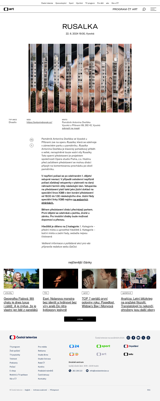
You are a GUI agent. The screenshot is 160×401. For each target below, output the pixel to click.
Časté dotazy (43, 374)
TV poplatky (15, 354)
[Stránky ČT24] (74, 347)
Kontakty (42, 378)
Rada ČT (41, 362)
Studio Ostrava (44, 358)
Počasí (12, 366)
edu (107, 3)
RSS (148, 390)
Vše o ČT (115, 3)
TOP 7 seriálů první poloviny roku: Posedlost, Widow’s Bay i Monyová (98, 302)
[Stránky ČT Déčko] (73, 355)
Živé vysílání (15, 350)
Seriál (85, 293)
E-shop (13, 370)
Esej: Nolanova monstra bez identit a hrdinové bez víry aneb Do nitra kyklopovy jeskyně (60, 304)
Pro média (42, 346)
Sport (71, 3)
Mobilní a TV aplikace (19, 374)
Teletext (13, 358)
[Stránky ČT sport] (103, 347)
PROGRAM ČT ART (125, 9)
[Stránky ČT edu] (137, 354)
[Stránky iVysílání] (137, 346)
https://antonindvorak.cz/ (39, 122)
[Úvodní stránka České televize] (23, 338)
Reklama (42, 350)
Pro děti (100, 3)
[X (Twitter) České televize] (143, 339)
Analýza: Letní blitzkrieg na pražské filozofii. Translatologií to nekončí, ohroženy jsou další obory (138, 304)
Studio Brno (43, 354)
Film (46, 293)
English (27, 390)
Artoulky (8, 293)
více (80, 319)
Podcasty (14, 362)
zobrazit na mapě (71, 128)
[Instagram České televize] (128, 339)
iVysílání (79, 3)
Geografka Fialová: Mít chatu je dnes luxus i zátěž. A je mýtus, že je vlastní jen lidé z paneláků (21, 304)
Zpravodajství (61, 3)
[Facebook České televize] (133, 339)
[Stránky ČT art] (101, 355)
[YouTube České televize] (138, 339)
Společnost (126, 293)
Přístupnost (54, 390)
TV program (90, 3)
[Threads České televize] (148, 339)
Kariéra (41, 366)
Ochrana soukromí (40, 390)
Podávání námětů (45, 370)
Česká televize (47, 3)
